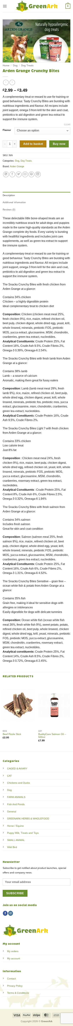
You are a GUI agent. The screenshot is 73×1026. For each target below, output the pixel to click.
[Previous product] (12, 82)
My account (13, 958)
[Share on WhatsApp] (6, 174)
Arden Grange (17, 166)
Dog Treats (27, 65)
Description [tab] (9, 195)
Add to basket (33, 143)
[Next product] (6, 82)
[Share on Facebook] (12, 174)
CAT (9, 775)
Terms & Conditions (18, 992)
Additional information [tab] (14, 202)
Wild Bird (12, 847)
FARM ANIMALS (16, 797)
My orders (12, 951)
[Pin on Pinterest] (31, 174)
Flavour (7, 130)
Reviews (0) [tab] (9, 209)
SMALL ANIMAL (16, 840)
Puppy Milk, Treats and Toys (23, 832)
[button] (5, 6)
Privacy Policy (15, 985)
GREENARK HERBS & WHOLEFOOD (28, 818)
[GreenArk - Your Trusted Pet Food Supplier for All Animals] (36, 6)
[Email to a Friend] (25, 174)
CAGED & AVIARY (17, 768)
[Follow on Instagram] (10, 913)
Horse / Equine (15, 825)
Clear (67, 124)
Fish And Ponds (16, 804)
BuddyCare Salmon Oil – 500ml (52, 736)
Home (6, 65)
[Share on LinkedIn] (38, 174)
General (11, 811)
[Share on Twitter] (19, 174)
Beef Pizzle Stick (12, 734)
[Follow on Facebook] (5, 913)
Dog (15, 65)
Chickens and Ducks (18, 782)
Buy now (59, 143)
